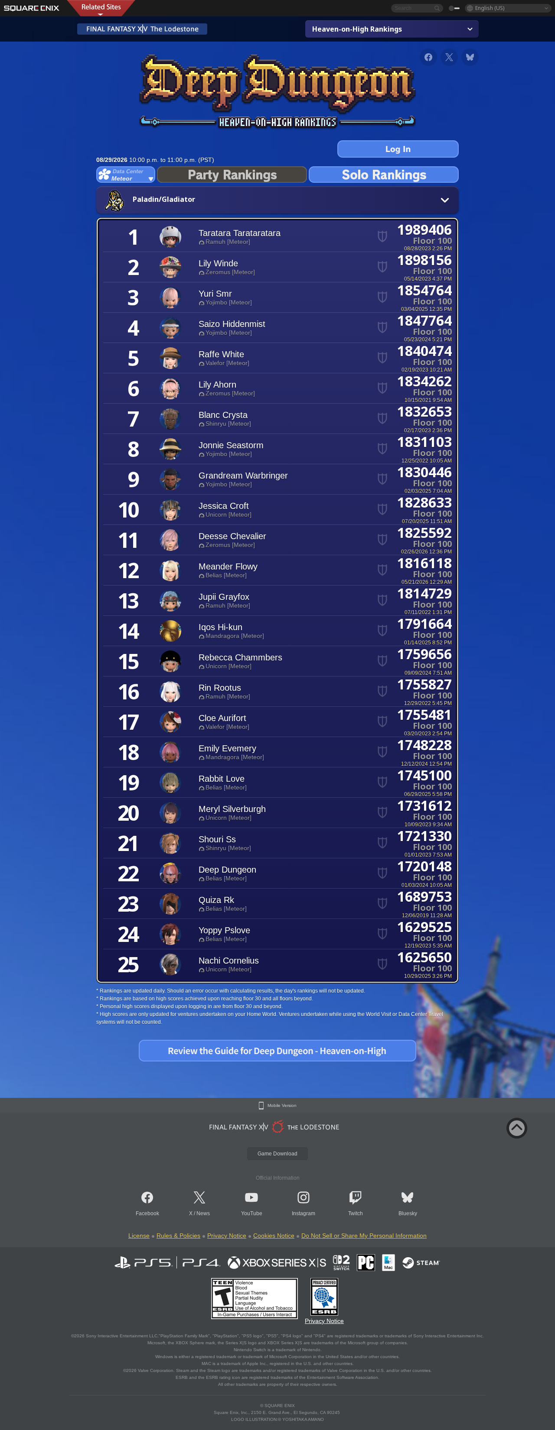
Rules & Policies (178, 1235)
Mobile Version (282, 1105)
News (203, 1213)
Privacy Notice (226, 1235)
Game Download (277, 1154)
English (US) (489, 8)
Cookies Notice (273, 1235)
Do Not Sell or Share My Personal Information (364, 1235)
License (139, 1235)
